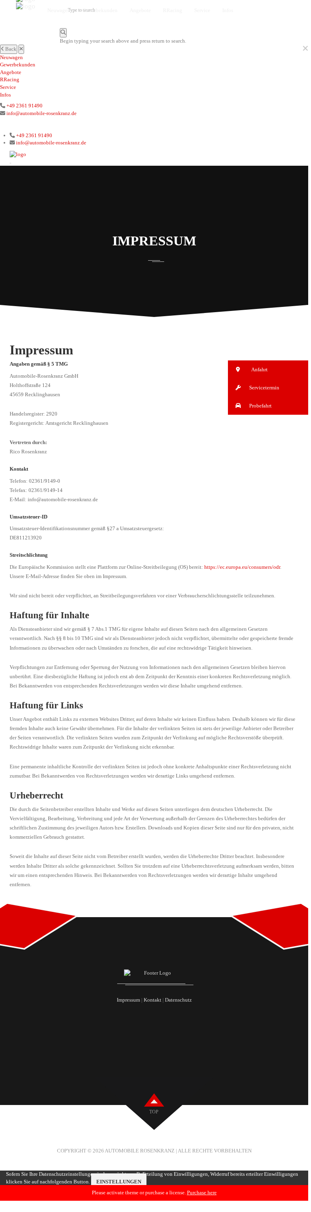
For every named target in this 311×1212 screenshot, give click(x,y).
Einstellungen (118, 1182)
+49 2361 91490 (24, 106)
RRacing (9, 79)
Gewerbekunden (17, 65)
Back (10, 49)
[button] (268, 369)
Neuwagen (11, 57)
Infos (5, 95)
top (154, 1112)
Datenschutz (178, 1000)
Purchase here (202, 1192)
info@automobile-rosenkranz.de (41, 113)
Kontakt (152, 1000)
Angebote (10, 72)
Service (8, 87)
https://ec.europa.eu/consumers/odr (242, 567)
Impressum (128, 1000)
